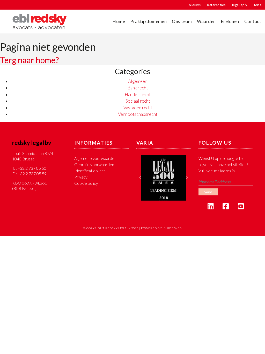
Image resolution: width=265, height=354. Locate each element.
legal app (239, 5)
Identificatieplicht (89, 170)
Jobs (257, 5)
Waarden (206, 21)
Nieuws (195, 5)
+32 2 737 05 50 (32, 168)
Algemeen (137, 81)
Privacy (80, 176)
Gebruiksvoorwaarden (94, 164)
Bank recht (138, 87)
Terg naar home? (29, 60)
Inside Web (172, 228)
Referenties (216, 5)
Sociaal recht (138, 101)
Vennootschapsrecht (137, 114)
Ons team (182, 21)
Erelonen (230, 21)
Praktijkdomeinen (148, 21)
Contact (252, 21)
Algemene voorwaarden (95, 158)
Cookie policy (86, 183)
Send (208, 192)
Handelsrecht (138, 94)
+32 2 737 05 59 (32, 173)
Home (119, 21)
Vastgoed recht (137, 107)
